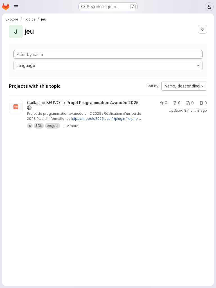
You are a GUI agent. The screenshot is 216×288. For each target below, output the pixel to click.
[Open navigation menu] (16, 6)
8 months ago (195, 110)
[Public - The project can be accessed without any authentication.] (29, 107)
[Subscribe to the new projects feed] (202, 29)
